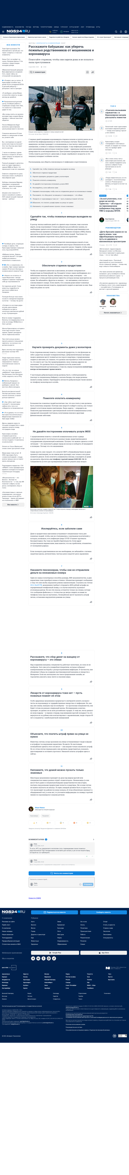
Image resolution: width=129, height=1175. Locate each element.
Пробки (65, 32)
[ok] (44, 958)
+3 (86, 868)
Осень (82, 925)
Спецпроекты (108, 938)
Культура (60, 928)
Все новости (13, 45)
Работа (82, 934)
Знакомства (19, 27)
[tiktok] (54, 958)
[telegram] (33, 958)
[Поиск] (116, 31)
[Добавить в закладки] (87, 72)
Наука (59, 938)
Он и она (83, 922)
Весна (33, 928)
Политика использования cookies (75, 1024)
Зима (59, 922)
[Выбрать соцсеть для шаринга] (93, 72)
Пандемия (45, 816)
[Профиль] (125, 31)
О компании (6, 928)
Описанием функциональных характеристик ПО (79, 1016)
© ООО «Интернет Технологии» (11, 1036)
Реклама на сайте (8, 922)
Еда (32, 938)
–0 (92, 868)
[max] (49, 958)
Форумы (36, 27)
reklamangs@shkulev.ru (72, 1007)
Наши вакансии (7, 934)
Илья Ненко (40, 808)
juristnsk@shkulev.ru (48, 1022)
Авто (33, 922)
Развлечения (85, 938)
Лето (59, 931)
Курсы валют (74, 27)
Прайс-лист (6, 925)
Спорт (105, 922)
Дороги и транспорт (38, 934)
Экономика (107, 934)
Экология (106, 931)
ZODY (82, 27)
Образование (62, 944)
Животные (35, 941)
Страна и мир (108, 928)
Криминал (61, 925)
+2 (86, 856)
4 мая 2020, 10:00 (34, 67)
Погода (28, 27)
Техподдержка (7, 938)
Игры (98, 27)
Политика (83, 928)
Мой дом (60, 934)
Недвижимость (8, 27)
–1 (92, 856)
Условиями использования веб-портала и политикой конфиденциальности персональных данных (94, 1017)
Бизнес (33, 925)
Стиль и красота (109, 925)
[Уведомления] (121, 31)
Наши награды (7, 931)
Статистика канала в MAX (11, 944)
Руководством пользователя (74, 1014)
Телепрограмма (46, 27)
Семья (82, 944)
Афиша (56, 27)
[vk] (38, 958)
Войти (35, 885)
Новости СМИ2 (35, 898)
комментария (39, 72)
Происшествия (85, 931)
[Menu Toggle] (3, 31)
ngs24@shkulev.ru (25, 1021)
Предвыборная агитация (11, 941)
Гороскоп (64, 27)
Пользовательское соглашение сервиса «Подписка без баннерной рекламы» (88, 1030)
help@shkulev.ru (15, 1024)
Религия (83, 941)
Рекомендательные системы (74, 1027)
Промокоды (90, 27)
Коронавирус (34, 816)
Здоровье (34, 944)
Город (33, 931)
